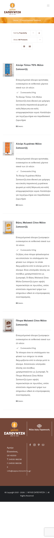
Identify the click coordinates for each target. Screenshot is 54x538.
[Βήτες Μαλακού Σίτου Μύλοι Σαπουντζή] (8, 228)
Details (20, 126)
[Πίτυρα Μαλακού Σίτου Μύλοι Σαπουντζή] (8, 326)
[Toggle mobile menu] (48, 5)
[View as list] (29, 46)
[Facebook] (30, 445)
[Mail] (43, 445)
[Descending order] (39, 33)
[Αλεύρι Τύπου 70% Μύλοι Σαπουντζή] (8, 70)
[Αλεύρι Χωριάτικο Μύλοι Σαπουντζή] (8, 149)
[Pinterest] (39, 445)
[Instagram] (34, 445)
